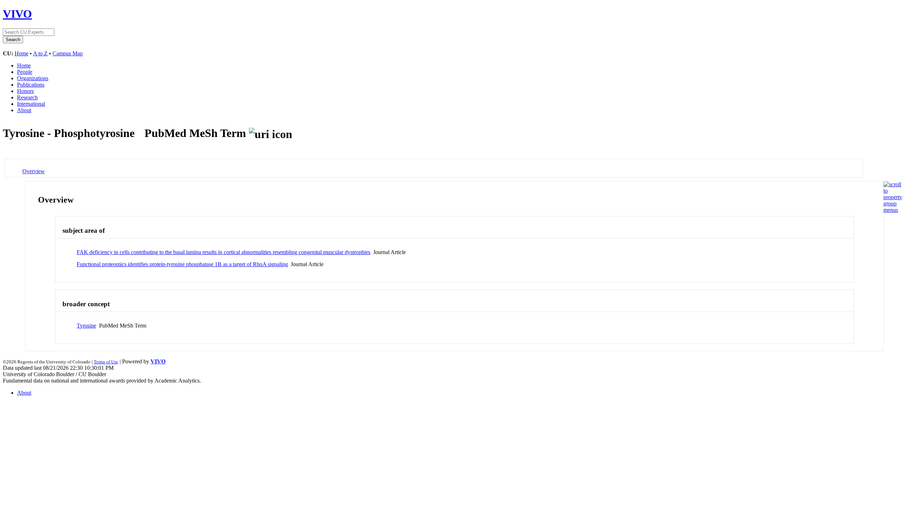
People (24, 72)
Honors (25, 91)
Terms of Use (106, 361)
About (24, 110)
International (31, 104)
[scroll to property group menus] (892, 210)
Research (27, 97)
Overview (33, 171)
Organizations (32, 78)
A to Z (40, 53)
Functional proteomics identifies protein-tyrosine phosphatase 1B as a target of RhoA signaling (182, 264)
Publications (30, 85)
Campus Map (68, 53)
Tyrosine (86, 326)
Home (21, 53)
